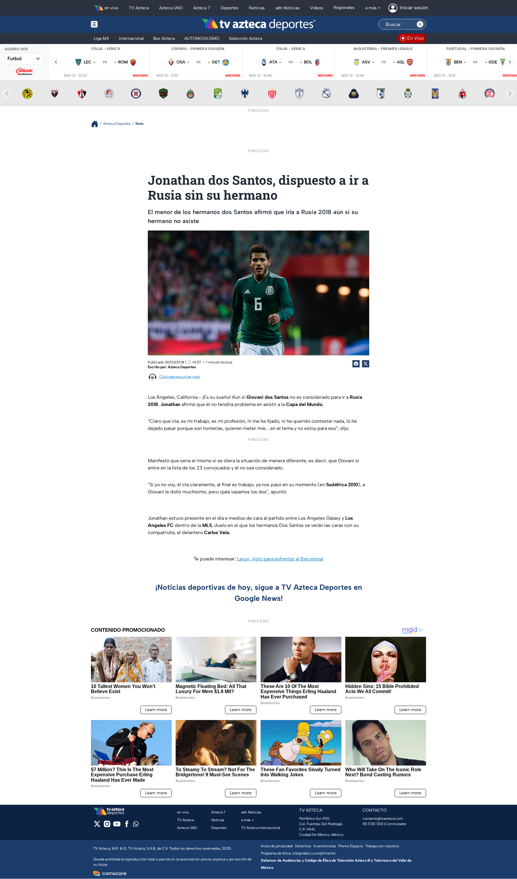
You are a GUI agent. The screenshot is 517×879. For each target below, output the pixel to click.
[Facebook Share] (356, 363)
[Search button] (420, 24)
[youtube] (117, 826)
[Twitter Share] (365, 363)
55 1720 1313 (373, 824)
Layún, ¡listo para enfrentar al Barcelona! (280, 559)
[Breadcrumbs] (97, 124)
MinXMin (140, 76)
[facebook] (126, 826)
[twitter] (97, 826)
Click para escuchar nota (179, 377)
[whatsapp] (136, 825)
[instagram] (107, 826)
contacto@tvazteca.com (383, 818)
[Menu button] (115, 24)
